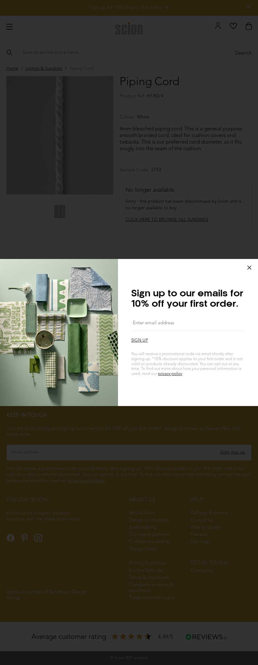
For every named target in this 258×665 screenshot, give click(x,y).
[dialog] (129, 332)
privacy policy (170, 374)
